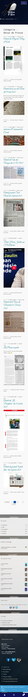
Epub (3, 527)
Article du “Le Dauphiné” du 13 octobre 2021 (13, 403)
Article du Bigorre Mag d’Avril (14, 40)
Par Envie (4, 531)
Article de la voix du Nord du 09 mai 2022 (14, 90)
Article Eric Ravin (6, 622)
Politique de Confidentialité (10, 681)
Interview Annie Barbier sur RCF (9, 624)
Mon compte (4, 695)
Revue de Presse (7, 80)
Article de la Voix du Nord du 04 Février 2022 (12, 305)
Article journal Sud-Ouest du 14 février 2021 (13, 194)
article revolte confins (16, 292)
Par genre (4, 533)
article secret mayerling (16, 150)
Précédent (7, 502)
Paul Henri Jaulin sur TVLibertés (14, 243)
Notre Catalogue (7, 669)
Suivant (14, 504)
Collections (4, 525)
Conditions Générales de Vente (10, 678)
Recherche (14, 695)
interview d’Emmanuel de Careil (13, 131)
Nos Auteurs (5, 529)
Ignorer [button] (3, 690)
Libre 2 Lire (20, 36)
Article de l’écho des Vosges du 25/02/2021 (13, 161)
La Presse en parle (11, 347)
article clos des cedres (16, 79)
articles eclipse (14, 119)
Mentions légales (7, 676)
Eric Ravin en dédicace (7, 620)
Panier (21, 694)
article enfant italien (15, 336)
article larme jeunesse (15, 455)
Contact (5, 674)
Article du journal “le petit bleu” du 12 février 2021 (13, 468)
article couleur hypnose (16, 183)
